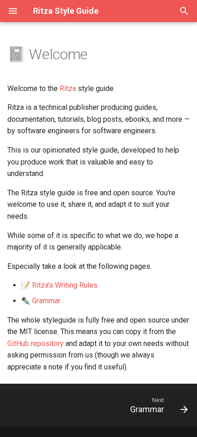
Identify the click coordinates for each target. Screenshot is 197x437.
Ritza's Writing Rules (65, 285)
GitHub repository (35, 343)
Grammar (46, 300)
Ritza (68, 88)
